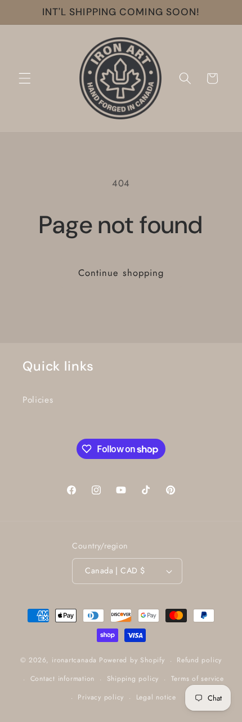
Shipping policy (133, 679)
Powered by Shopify (132, 661)
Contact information (62, 679)
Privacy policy (101, 697)
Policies (38, 400)
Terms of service (197, 679)
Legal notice (156, 697)
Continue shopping (121, 272)
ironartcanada (74, 661)
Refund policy (199, 660)
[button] (24, 78)
